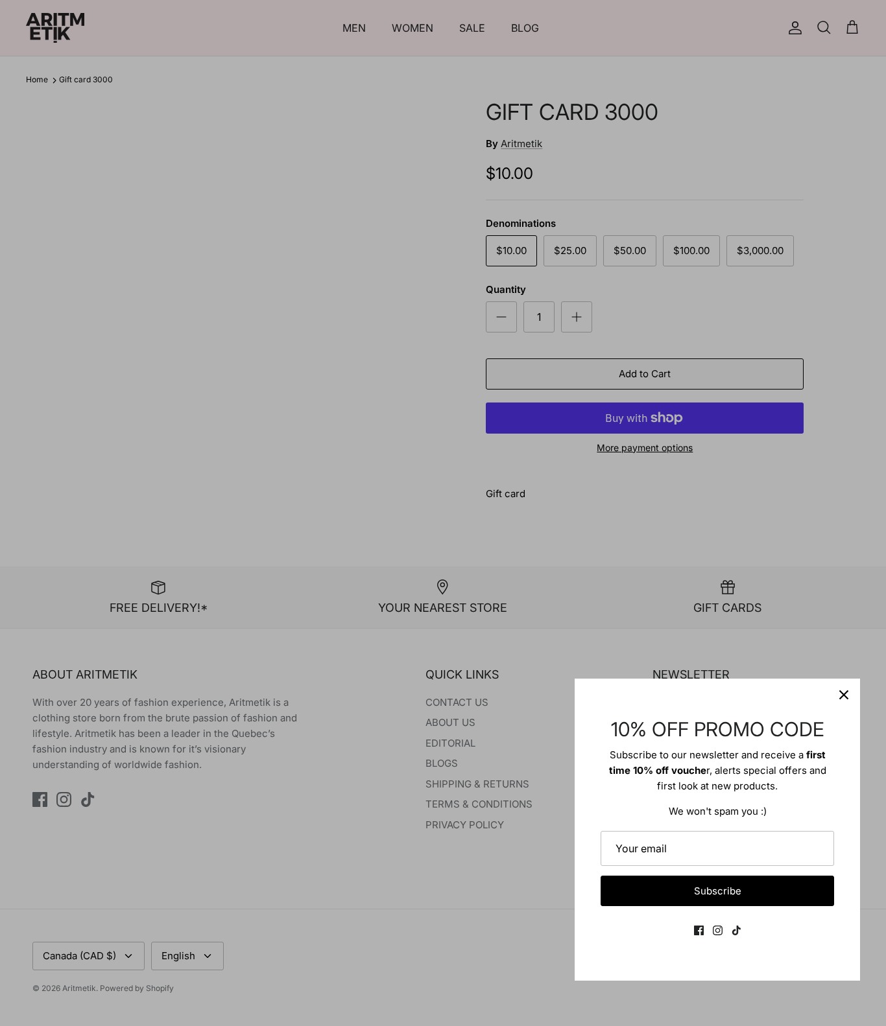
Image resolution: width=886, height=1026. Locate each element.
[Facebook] (699, 930)
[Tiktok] (736, 930)
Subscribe (717, 891)
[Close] (844, 695)
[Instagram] (718, 930)
